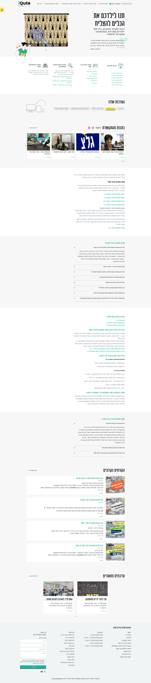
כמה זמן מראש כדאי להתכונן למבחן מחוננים (112, 277)
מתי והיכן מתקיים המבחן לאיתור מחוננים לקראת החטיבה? (108, 272)
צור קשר (39, 3)
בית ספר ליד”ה (69, 637)
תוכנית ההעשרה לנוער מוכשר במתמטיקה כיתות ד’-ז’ (107, 349)
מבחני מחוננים (103, 3)
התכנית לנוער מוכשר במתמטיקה (71, 3)
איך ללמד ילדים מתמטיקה (95, 599)
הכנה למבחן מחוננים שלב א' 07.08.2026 (89, 478)
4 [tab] (120, 47)
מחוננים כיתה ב (119, 546)
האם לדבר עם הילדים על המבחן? (115, 282)
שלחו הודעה (42, 638)
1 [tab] (124, 47)
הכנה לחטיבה (119, 524)
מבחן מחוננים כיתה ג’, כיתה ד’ (94, 646)
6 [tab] (117, 47)
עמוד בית (128, 635)
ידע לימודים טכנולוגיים (67, 662)
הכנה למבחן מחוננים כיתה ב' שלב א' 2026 (89, 545)
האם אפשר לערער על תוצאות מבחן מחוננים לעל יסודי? (109, 293)
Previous (25, 146)
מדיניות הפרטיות (27, 660)
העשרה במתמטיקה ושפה (52, 3)
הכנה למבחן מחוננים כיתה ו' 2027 (92, 523)
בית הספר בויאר (69, 640)
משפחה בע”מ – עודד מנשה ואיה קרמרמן (39, 153)
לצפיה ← (47, 157)
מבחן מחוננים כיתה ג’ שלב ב (113, 201)
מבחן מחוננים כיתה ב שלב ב (114, 197)
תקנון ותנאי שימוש (125, 657)
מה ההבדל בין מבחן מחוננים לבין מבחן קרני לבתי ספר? (109, 453)
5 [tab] (118, 47)
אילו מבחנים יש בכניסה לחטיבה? (115, 423)
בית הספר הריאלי (69, 643)
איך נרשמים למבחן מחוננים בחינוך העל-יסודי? (111, 287)
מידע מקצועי (127, 651)
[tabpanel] (58, 597)
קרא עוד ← (99, 490)
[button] (2, 10)
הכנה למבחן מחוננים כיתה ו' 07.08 (91, 500)
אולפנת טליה (70, 654)
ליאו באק (71, 646)
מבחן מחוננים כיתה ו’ (117, 228)
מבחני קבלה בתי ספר (90, 3)
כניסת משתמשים (127, 3)
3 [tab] (121, 47)
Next (125, 146)
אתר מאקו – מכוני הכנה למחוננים (64, 152)
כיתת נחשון (71, 657)
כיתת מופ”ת (70, 659)
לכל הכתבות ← (32, 128)
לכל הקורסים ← (32, 470)
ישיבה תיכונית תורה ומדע (66, 651)
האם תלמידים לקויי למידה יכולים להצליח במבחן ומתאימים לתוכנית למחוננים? (102, 298)
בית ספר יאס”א (69, 648)
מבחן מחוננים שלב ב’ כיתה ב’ (94, 640)
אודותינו (128, 637)
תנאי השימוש (36, 660)
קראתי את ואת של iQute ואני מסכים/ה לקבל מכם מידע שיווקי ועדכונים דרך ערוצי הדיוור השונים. (32, 662)
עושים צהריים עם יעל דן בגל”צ (89, 152)
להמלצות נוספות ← (94, 49)
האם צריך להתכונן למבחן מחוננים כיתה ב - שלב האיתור (58, 599)
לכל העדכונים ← (32, 576)
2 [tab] (122, 47)
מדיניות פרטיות (126, 654)
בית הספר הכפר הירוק (67, 635)
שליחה (33, 667)
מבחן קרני (71, 665)
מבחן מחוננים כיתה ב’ (96, 643)
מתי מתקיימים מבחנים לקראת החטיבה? (113, 447)
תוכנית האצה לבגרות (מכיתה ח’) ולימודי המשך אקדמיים (106, 351)
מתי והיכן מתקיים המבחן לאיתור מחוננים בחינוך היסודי (109, 247)
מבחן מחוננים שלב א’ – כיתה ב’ (93, 637)
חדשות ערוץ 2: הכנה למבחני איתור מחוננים (112, 153)
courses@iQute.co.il (59, 679)
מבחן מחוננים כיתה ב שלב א (114, 194)
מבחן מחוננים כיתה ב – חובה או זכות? (114, 266)
